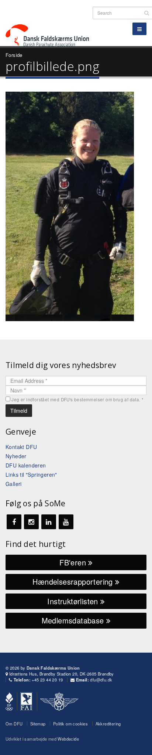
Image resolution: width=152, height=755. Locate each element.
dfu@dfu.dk (101, 680)
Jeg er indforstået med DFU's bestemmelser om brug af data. (77, 399)
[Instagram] (31, 521)
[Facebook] (14, 521)
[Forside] (52, 21)
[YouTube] (66, 521)
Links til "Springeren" (31, 474)
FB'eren (73, 562)
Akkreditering (108, 724)
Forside (14, 54)
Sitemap (38, 724)
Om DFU (14, 724)
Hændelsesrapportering (73, 581)
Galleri (14, 483)
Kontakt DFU (21, 446)
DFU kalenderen (26, 465)
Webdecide (68, 739)
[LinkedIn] (48, 521)
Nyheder (16, 456)
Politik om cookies (70, 724)
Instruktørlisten (73, 601)
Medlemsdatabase (74, 620)
